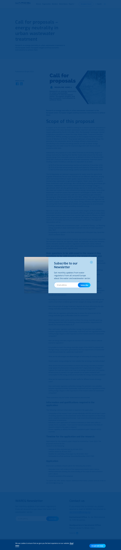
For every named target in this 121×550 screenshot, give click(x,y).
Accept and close (97, 546)
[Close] (91, 262)
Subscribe (84, 285)
